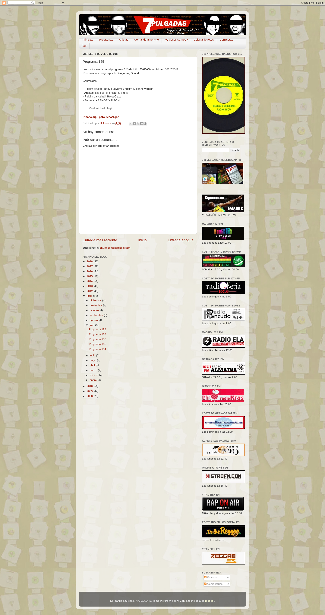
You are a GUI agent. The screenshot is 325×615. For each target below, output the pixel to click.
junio (93, 355)
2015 (90, 276)
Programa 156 (97, 339)
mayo (93, 360)
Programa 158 (97, 329)
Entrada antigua (181, 240)
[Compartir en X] (138, 123)
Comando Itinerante (146, 39)
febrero (94, 375)
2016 (90, 271)
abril (93, 365)
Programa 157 (97, 334)
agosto (94, 320)
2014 (90, 281)
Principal (87, 39)
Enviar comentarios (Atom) (115, 247)
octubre (94, 310)
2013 (90, 286)
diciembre (96, 300)
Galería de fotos (204, 39)
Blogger (209, 600)
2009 (90, 391)
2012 (90, 291)
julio (92, 325)
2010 (90, 386)
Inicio (142, 240)
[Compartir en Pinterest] (145, 123)
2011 (90, 296)
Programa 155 (97, 344)
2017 (90, 266)
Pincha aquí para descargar (101, 116)
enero (93, 380)
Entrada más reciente (100, 240)
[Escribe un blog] (134, 123)
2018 (90, 261)
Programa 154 (97, 349)
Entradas (212, 577)
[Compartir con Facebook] (142, 123)
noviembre (96, 305)
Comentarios (214, 584)
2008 (90, 396)
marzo (94, 370)
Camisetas (226, 39)
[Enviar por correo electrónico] (131, 123)
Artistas (123, 39)
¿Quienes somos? (176, 39)
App (84, 45)
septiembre (97, 315)
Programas (106, 39)
